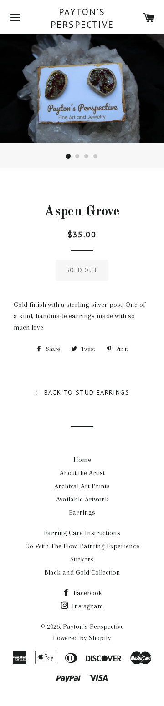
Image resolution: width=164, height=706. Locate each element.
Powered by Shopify (82, 638)
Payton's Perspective (82, 18)
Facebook (87, 593)
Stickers (82, 559)
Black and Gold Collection (82, 572)
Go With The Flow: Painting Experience (82, 546)
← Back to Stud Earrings (82, 392)
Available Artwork (82, 499)
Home (82, 460)
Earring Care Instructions (82, 533)
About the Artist (82, 473)
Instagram (86, 606)
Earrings (82, 512)
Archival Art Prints (82, 486)
